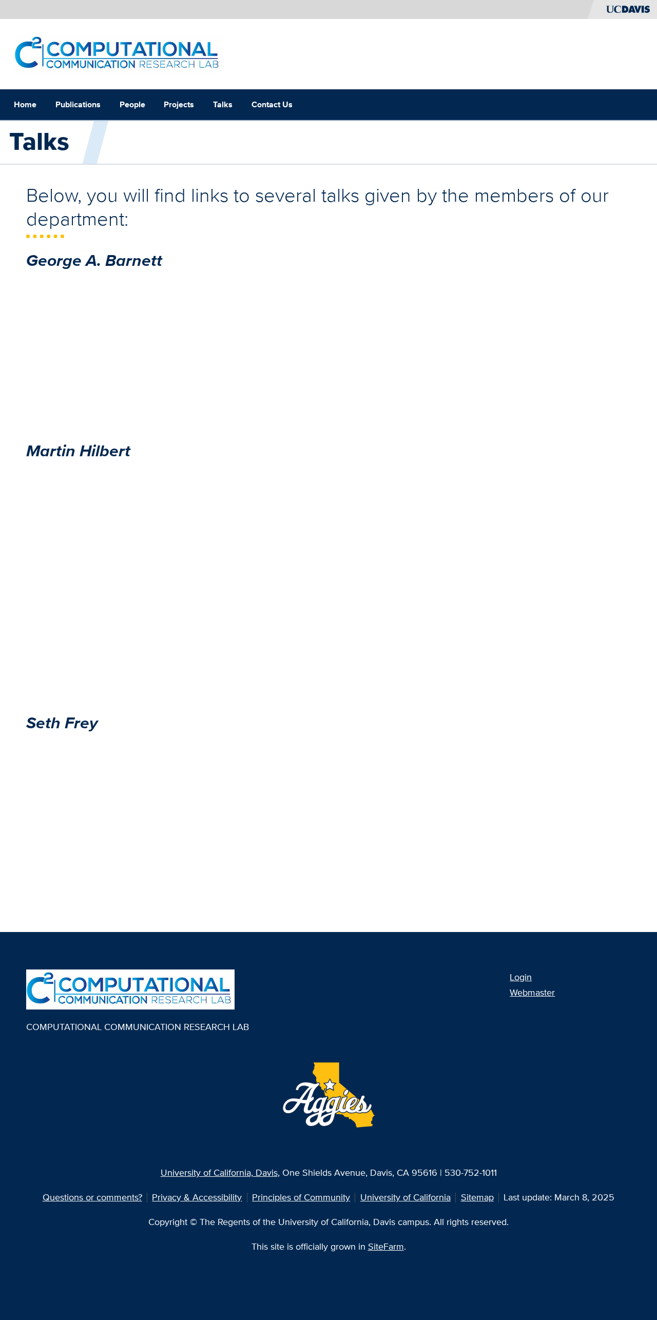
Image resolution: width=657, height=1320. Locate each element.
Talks (223, 104)
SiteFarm (386, 1246)
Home (25, 104)
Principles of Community (301, 1197)
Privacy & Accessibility (197, 1197)
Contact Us (272, 104)
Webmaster (532, 992)
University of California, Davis (219, 1172)
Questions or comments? (92, 1197)
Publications (78, 104)
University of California (405, 1197)
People (132, 104)
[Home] (118, 53)
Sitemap (477, 1197)
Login (521, 977)
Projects (179, 104)
